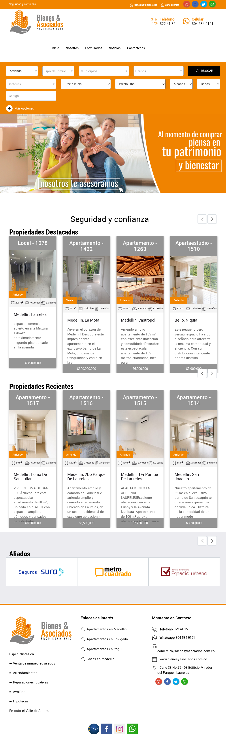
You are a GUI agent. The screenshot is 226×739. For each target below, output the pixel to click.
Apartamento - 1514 (194, 400)
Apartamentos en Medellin (106, 629)
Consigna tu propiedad (145, 4)
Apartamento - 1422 (86, 245)
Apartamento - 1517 (33, 400)
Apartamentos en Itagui (104, 649)
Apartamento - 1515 (140, 400)
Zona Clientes (172, 4)
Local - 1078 (33, 242)
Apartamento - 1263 (140, 245)
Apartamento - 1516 (86, 400)
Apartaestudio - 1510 (193, 245)
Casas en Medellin (100, 659)
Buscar (207, 71)
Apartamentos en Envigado (107, 639)
